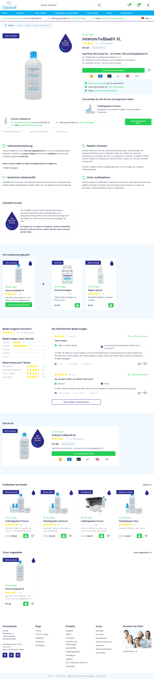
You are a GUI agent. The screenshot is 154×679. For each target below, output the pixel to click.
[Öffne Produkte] (25, 13)
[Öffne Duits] (150, 18)
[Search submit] (100, 5)
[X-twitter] (11, 655)
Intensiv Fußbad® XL (14, 290)
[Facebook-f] (5, 655)
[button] (113, 70)
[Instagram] (18, 655)
